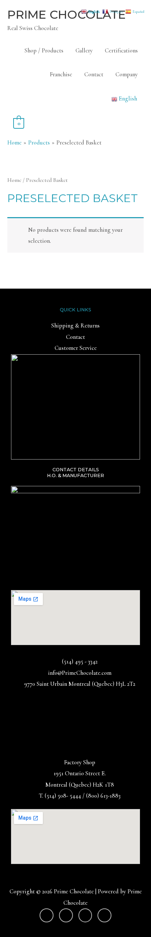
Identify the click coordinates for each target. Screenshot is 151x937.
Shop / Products (44, 50)
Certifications (121, 50)
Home (14, 180)
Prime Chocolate (66, 14)
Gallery (84, 50)
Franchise (61, 74)
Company (126, 74)
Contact (93, 74)
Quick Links (75, 309)
